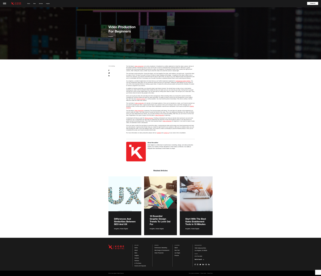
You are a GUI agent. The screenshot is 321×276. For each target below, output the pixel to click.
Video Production (159, 253)
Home (136, 247)
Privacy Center (203, 273)
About (28, 3)
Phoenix (177, 255)
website (159, 132)
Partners (137, 260)
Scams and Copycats (140, 265)
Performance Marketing (160, 247)
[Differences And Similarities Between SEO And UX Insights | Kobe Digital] (124, 195)
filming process (149, 118)
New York (177, 250)
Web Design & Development (161, 250)
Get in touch (198, 259)
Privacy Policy (210, 273)
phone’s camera (140, 99)
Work (34, 3)
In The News (138, 263)
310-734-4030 (198, 256)
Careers (137, 258)
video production (139, 66)
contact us (166, 132)
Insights (48, 3)
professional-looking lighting (183, 81)
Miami (176, 247)
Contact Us (312, 3)
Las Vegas (177, 253)
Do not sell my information (194, 273)
